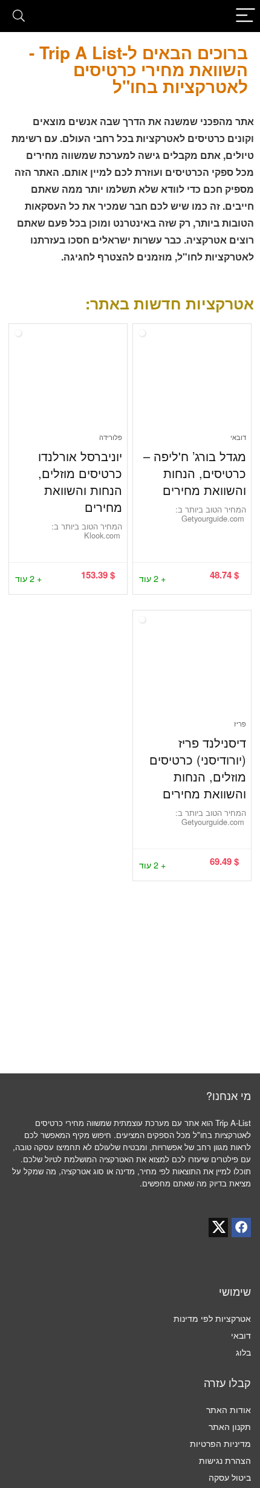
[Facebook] (241, 1227)
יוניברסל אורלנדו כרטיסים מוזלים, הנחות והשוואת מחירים (80, 481)
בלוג (243, 1352)
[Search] (18, 16)
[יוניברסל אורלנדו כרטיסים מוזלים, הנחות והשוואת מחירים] (68, 383)
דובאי (238, 437)
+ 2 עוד (152, 578)
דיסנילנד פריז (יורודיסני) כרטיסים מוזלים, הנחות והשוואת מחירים (197, 768)
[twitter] (218, 1227)
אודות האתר (228, 1409)
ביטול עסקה (230, 1477)
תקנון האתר (230, 1426)
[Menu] (245, 16)
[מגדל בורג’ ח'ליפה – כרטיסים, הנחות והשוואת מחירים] (192, 383)
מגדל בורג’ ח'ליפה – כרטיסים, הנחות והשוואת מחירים (194, 473)
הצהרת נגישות (225, 1460)
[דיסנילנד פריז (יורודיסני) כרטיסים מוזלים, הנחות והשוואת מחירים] (192, 669)
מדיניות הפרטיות (220, 1443)
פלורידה (110, 437)
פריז (240, 723)
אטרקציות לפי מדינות (212, 1318)
